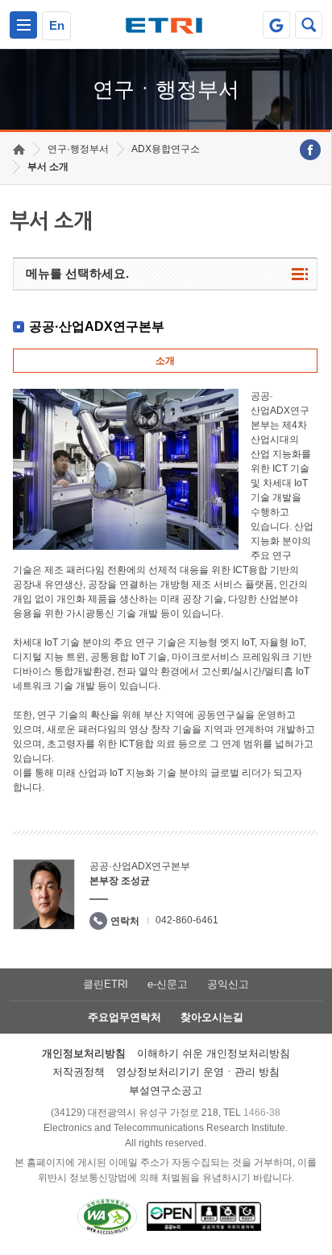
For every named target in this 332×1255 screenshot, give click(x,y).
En (56, 25)
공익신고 (228, 984)
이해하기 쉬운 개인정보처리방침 (213, 1053)
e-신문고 (167, 984)
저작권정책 (78, 1072)
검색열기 (308, 25)
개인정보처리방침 (84, 1053)
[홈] (19, 149)
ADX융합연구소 (165, 149)
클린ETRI (105, 984)
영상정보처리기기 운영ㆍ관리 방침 (198, 1072)
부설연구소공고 (165, 1090)
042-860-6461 (187, 920)
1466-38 (261, 1112)
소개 (165, 360)
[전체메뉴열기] (23, 25)
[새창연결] (310, 149)
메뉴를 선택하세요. (77, 273)
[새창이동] (276, 25)
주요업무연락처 (124, 1017)
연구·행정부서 (78, 149)
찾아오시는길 (212, 1017)
